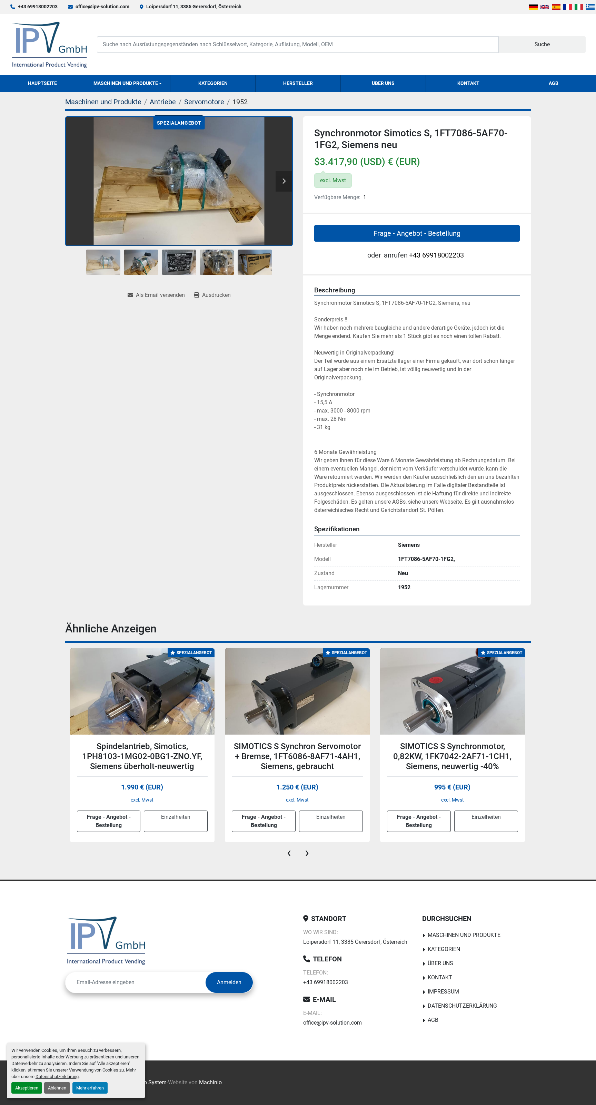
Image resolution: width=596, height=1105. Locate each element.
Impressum (443, 991)
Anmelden (229, 982)
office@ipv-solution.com (102, 6)
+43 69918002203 (38, 6)
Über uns (383, 83)
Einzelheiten (175, 817)
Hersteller (298, 83)
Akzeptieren (26, 1088)
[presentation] (289, 852)
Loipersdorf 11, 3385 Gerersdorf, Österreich (193, 6)
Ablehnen (57, 1088)
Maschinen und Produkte (125, 83)
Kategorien (213, 83)
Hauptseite (42, 83)
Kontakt (468, 83)
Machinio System (145, 1082)
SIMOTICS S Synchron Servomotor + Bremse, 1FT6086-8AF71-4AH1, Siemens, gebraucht (142, 756)
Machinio (210, 1082)
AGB (553, 83)
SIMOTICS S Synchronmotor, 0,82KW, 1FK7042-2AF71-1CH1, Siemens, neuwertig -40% (297, 756)
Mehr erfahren (90, 1088)
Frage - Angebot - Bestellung (417, 233)
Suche (542, 44)
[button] (127, 83)
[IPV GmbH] (106, 940)
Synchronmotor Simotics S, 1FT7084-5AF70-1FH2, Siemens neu (452, 756)
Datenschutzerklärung (57, 1076)
